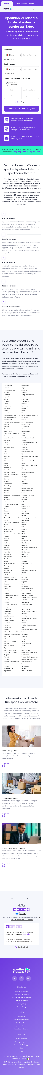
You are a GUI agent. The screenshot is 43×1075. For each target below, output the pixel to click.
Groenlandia (8, 484)
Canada (24, 429)
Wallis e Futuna (27, 661)
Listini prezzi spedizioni (21, 1020)
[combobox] (13, 55)
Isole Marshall (26, 541)
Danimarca (7, 454)
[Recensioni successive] (41, 934)
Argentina (7, 397)
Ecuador (6, 458)
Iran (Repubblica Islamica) (12, 504)
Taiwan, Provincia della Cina (12, 632)
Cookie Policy (21, 1007)
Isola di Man (26, 506)
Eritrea (6, 463)
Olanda (24, 561)
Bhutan (24, 413)
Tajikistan (25, 632)
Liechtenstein (8, 529)
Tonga (24, 639)
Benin (23, 411)
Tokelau (6, 639)
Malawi (6, 536)
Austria (6, 401)
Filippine (24, 582)
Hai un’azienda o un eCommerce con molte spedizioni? (21, 150)
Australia (25, 399)
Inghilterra (7, 671)
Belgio (24, 408)
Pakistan (7, 575)
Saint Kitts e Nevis (28, 595)
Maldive (6, 538)
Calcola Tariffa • (21, 108)
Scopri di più (6, 764)
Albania (6, 388)
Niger (23, 566)
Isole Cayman (26, 431)
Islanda (24, 500)
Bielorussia (7, 408)
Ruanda (6, 593)
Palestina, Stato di (10, 577)
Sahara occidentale (10, 664)
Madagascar (26, 534)
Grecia (24, 481)
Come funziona (21, 1039)
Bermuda (7, 413)
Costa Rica (25, 445)
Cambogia (25, 427)
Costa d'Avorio (9, 447)
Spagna (24, 620)
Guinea (6, 490)
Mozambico (8, 557)
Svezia (24, 627)
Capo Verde (8, 431)
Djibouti (24, 454)
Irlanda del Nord (27, 671)
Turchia (6, 643)
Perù (5, 582)
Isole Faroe (7, 468)
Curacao (24, 449)
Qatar (6, 588)
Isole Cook (7, 445)
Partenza (8, 50)
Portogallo (7, 586)
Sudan (24, 623)
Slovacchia (7, 614)
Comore (24, 440)
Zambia (6, 666)
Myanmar (25, 557)
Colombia (7, 440)
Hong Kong (25, 497)
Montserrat (7, 554)
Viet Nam (7, 659)
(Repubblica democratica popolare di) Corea (12, 518)
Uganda (6, 648)
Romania (7, 591)
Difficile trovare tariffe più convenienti (16, 310)
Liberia (6, 527)
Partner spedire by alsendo (21, 997)
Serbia (24, 607)
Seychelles (7, 609)
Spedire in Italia (21, 1023)
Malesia (24, 536)
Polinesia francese (28, 472)
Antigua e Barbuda (28, 395)
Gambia (6, 477)
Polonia (24, 584)
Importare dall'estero (21, 1029)
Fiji (22, 468)
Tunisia (24, 641)
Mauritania (25, 543)
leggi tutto (26, 934)
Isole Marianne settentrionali (30, 570)
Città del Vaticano (28, 495)
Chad (23, 433)
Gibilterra (7, 481)
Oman (24, 573)
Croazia (24, 447)
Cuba (5, 449)
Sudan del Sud (9, 620)
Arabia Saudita (27, 605)
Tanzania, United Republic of (12, 634)
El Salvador (7, 461)
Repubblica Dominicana (30, 456)
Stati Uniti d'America (10, 652)
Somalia (24, 616)
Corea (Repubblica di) (29, 518)
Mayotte (24, 545)
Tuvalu (24, 646)
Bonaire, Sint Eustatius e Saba (30, 415)
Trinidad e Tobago (10, 641)
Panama (24, 577)
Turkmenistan (26, 643)
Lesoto (24, 525)
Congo (6, 442)
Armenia (24, 397)
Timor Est (7, 636)
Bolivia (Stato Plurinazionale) (12, 415)
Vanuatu (7, 657)
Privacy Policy (21, 1004)
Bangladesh (8, 406)
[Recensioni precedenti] (2, 934)
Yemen (24, 664)
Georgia (24, 477)
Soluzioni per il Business (25, 4)
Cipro (5, 452)
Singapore (7, 611)
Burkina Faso (26, 424)
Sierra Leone (26, 609)
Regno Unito (26, 650)
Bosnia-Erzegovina (10, 417)
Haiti (23, 493)
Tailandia (25, 634)
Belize (6, 411)
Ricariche (21, 1016)
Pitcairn (6, 584)
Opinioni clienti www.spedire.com (22, 899)
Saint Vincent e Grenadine (30, 600)
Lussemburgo (8, 532)
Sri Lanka (7, 623)
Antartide (7, 395)
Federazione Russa (28, 591)
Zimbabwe (25, 666)
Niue (23, 568)
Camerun (7, 429)
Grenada (25, 484)
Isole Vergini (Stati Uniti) (12, 661)
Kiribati (24, 515)
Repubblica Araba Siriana (30, 630)
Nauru (24, 559)
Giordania (7, 513)
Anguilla (24, 392)
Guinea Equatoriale (28, 461)
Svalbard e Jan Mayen (29, 625)
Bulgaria (6, 424)
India (5, 502)
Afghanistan (8, 385)
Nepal (6, 561)
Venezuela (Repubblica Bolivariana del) (30, 657)
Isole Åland (25, 385)
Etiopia (6, 465)
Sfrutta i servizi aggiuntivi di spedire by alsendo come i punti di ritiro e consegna (20, 247)
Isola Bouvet (8, 420)
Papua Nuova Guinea (11, 579)
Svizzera (6, 630)
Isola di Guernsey (27, 488)
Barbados (25, 406)
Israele (6, 509)
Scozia (6, 673)
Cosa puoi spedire (21, 1042)
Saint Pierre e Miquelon (11, 600)
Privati (6, 4)
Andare (24, 636)
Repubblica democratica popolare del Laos (12, 522)
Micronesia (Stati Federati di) (30, 547)
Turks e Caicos (9, 646)
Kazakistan (25, 513)
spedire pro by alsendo (21, 994)
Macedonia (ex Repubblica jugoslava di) (12, 534)
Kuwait (6, 520)
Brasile (24, 420)
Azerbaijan (25, 401)
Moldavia (7, 550)
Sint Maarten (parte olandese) (30, 611)
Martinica (7, 543)
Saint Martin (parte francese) (30, 598)
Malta (6, 541)
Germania (7, 479)
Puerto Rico (25, 586)
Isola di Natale (9, 438)
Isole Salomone (9, 616)
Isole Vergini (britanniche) (30, 659)
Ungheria (7, 500)
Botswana (25, 417)
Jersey (24, 511)
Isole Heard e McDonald (12, 495)
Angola (6, 392)
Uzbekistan (25, 655)
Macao (24, 532)
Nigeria (6, 568)
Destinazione (9, 64)
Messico (6, 547)
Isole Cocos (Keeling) (29, 438)
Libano (6, 525)
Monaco (24, 550)
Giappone (7, 511)
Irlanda (6, 506)
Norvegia (7, 573)
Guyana (6, 493)
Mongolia (7, 552)
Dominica (7, 456)
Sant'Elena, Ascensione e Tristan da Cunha (12, 595)
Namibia (6, 559)
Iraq (23, 504)
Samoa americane (10, 390)
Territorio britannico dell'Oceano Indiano (12, 422)
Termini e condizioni (21, 1001)
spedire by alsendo (21, 991)
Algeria (24, 388)
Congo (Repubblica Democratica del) (30, 442)
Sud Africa (7, 618)
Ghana (24, 479)
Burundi (6, 427)
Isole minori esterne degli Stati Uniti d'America (30, 652)
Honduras (7, 497)
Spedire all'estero (21, 1026)
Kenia (6, 515)
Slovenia (24, 614)
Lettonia (24, 522)
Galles (24, 668)
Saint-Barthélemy (27, 593)
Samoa (6, 602)
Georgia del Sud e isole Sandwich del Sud (30, 618)
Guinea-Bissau (27, 490)
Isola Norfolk (8, 570)
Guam (24, 486)
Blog (21, 1048)
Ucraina (24, 648)
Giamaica (25, 509)
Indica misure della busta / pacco (18, 78)
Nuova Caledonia (10, 563)
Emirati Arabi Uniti (10, 650)
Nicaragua (7, 566)
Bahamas (7, 404)
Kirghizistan (26, 520)
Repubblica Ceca (27, 452)
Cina (23, 436)
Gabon (24, 474)
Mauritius (7, 545)
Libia (23, 527)
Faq (21, 1051)
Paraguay (25, 579)
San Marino (25, 602)
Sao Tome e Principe (10, 605)
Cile (5, 436)
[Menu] (38, 9)
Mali (23, 538)
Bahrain (24, 404)
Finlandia (7, 470)
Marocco (24, 554)
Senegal (6, 607)
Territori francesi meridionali (12, 474)
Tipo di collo (13, 82)
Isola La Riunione (27, 588)
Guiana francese (9, 472)
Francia (24, 470)
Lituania (24, 529)
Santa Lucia (8, 598)
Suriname (7, 625)
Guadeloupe (8, 486)
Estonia (24, 463)
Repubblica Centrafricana (12, 433)
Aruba (6, 399)
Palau (23, 575)
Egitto (23, 458)
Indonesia (25, 502)
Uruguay (6, 655)
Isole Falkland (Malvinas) (30, 465)
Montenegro (26, 552)
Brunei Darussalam (28, 422)
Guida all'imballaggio (21, 1045)
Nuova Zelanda (27, 563)
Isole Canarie (8, 668)
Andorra (24, 390)
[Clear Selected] (12, 55)
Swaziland (7, 627)
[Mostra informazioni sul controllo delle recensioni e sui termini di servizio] (40, 917)
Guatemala (7, 488)
